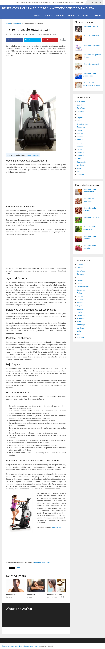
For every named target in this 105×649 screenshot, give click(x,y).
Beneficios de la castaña (89, 209)
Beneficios (20, 34)
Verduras (80, 165)
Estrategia (81, 127)
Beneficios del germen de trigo (92, 56)
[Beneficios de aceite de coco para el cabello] (56, 585)
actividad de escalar (42, 562)
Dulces (79, 121)
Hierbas (80, 133)
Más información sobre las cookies (43, 2)
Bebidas (80, 105)
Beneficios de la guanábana (89, 228)
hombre (80, 137)
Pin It (18, 568)
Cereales (80, 111)
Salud (34, 34)
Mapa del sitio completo (23, 2)
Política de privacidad (76, 2)
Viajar (79, 168)
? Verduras (83, 15)
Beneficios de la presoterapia (89, 74)
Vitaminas (80, 175)
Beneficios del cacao (91, 217)
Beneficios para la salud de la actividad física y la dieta (48, 8)
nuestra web (57, 527)
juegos (79, 143)
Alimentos (81, 102)
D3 (78, 114)
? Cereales (48, 15)
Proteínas (80, 156)
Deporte (28, 34)
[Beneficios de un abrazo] (36, 585)
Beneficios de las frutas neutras (89, 190)
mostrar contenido (32, 155)
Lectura (80, 146)
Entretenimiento (83, 124)
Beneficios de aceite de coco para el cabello (56, 595)
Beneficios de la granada (89, 247)
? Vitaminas (96, 15)
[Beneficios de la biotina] (15, 585)
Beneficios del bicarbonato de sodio (91, 84)
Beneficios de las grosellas (89, 237)
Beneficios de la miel (91, 36)
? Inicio (37, 15)
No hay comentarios (48, 34)
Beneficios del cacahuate (88, 200)
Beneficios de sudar (91, 26)
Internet (80, 140)
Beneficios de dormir (91, 64)
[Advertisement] (36, 73)
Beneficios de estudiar (91, 45)
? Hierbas (71, 15)
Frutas (79, 130)
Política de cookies (61, 2)
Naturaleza (81, 152)
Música (79, 149)
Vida (78, 171)
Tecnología (81, 162)
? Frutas (60, 15)
